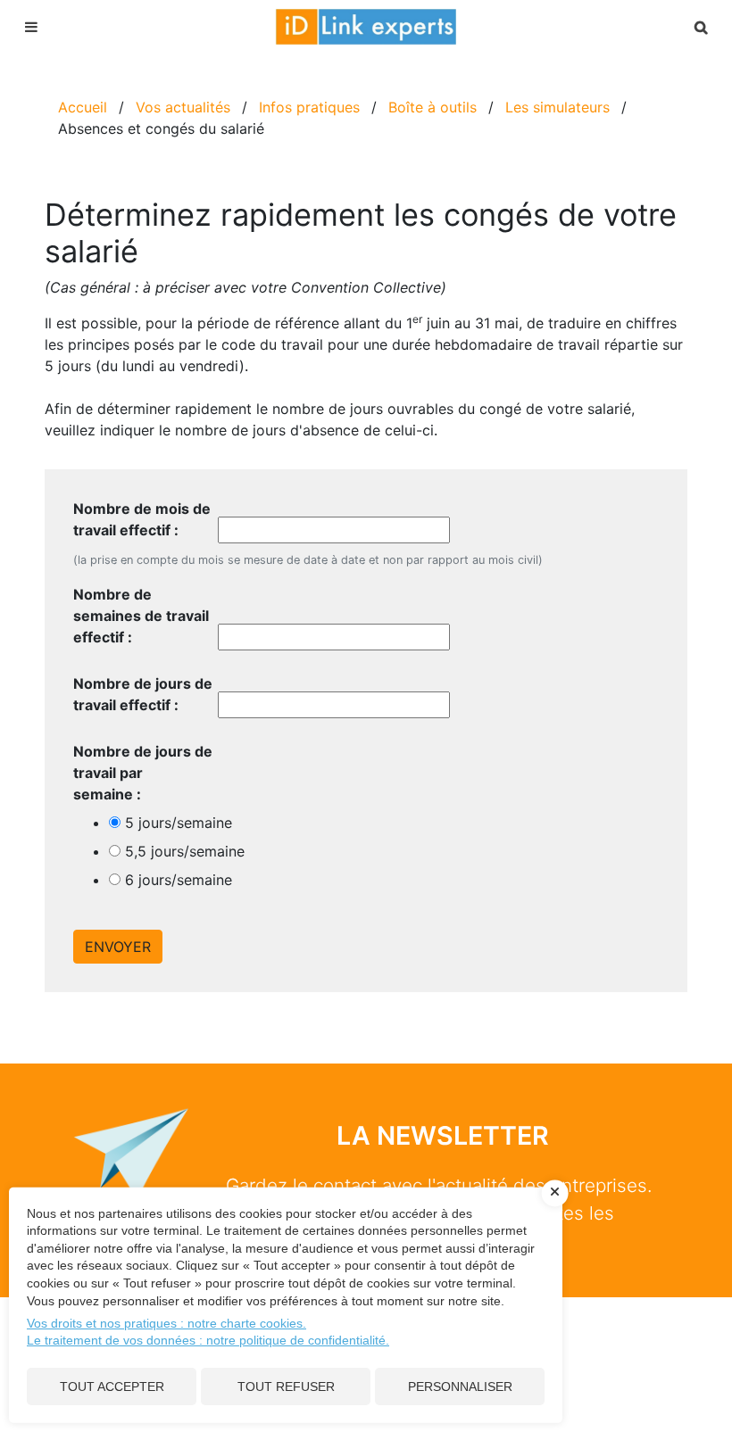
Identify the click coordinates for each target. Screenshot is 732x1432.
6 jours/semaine (178, 880)
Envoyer (118, 947)
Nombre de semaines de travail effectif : (141, 615)
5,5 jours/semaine (185, 851)
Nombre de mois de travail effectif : (142, 519)
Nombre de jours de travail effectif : (142, 694)
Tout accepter (112, 1386)
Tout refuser (286, 1386)
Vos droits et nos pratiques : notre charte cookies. (166, 1323)
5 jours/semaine (178, 823)
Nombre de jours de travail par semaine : (142, 772)
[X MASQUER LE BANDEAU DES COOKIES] (555, 1193)
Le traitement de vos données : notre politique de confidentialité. (208, 1340)
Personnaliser (460, 1386)
